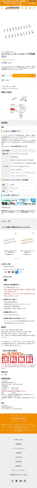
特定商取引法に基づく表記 (18, 475)
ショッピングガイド (18, 448)
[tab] (18, 123)
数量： (3, 75)
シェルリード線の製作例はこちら (14, 146)
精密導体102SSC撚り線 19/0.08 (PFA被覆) (22, 160)
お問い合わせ (18, 439)
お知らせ (10, 396)
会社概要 (18, 453)
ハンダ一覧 (5, 166)
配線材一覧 (5, 153)
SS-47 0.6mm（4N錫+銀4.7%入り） (20, 166)
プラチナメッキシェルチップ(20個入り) (9, 251)
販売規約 (18, 466)
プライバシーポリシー (18, 470)
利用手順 (18, 461)
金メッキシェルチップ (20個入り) (27, 251)
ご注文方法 (18, 457)
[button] (22, 8)
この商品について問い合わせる (9, 88)
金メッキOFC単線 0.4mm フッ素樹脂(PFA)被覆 (23, 163)
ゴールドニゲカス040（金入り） (19, 176)
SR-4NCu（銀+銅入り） (16, 169)
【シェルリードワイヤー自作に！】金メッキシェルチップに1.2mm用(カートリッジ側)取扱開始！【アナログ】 (18, 212)
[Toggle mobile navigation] (2, 8)
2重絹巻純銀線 (14, 157)
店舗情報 (18, 444)
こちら (10, 314)
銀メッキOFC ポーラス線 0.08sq (19, 153)
